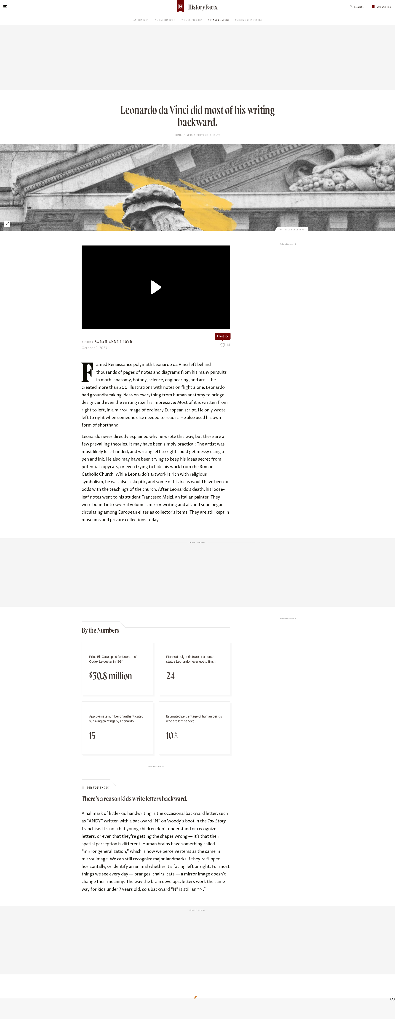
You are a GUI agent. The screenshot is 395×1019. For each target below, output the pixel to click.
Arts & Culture (219, 19)
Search (359, 6)
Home (178, 135)
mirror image (128, 410)
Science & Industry (248, 19)
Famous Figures (192, 19)
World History (165, 19)
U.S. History (141, 19)
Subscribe (384, 6)
